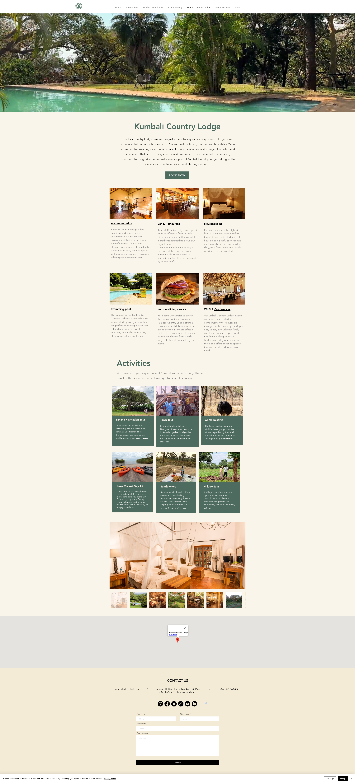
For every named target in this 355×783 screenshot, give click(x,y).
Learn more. (141, 438)
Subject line (141, 723)
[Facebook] (167, 703)
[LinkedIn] (194, 703)
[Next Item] (240, 555)
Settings (330, 778)
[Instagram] (160, 703)
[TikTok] (180, 703)
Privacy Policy (110, 778)
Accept (343, 778)
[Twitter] (174, 703)
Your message (142, 733)
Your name (141, 714)
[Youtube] (187, 703)
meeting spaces (232, 343)
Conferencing (223, 309)
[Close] (351, 778)
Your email (184, 714)
